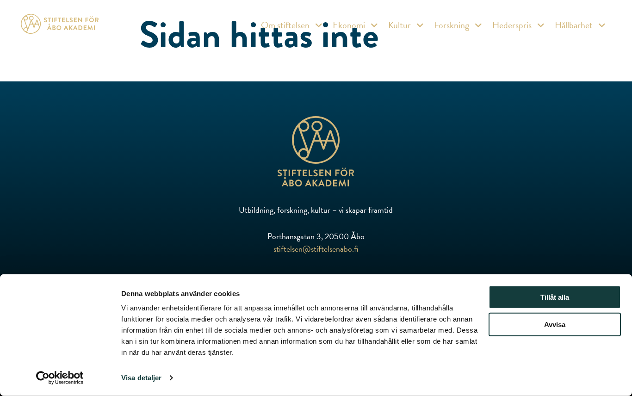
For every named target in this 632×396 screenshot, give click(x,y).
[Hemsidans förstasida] (315, 153)
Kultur (399, 25)
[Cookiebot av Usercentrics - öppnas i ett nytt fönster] (59, 378)
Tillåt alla (554, 297)
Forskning (451, 25)
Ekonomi (349, 25)
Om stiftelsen (285, 25)
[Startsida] (60, 25)
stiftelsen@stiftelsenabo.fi (315, 248)
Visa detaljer (141, 378)
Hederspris (512, 25)
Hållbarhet (574, 25)
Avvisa (554, 324)
